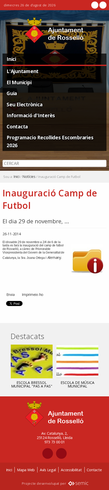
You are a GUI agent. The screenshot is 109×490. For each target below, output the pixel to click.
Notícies (28, 176)
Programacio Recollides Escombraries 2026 (50, 141)
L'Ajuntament (23, 71)
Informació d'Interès (31, 115)
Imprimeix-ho (32, 294)
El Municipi (19, 82)
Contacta (17, 126)
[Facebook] (94, 5)
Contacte (94, 469)
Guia (12, 93)
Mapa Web (26, 469)
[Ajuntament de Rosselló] (54, 30)
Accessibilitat (71, 469)
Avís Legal (48, 469)
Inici (11, 59)
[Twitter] (102, 5)
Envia (10, 294)
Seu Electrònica (24, 104)
